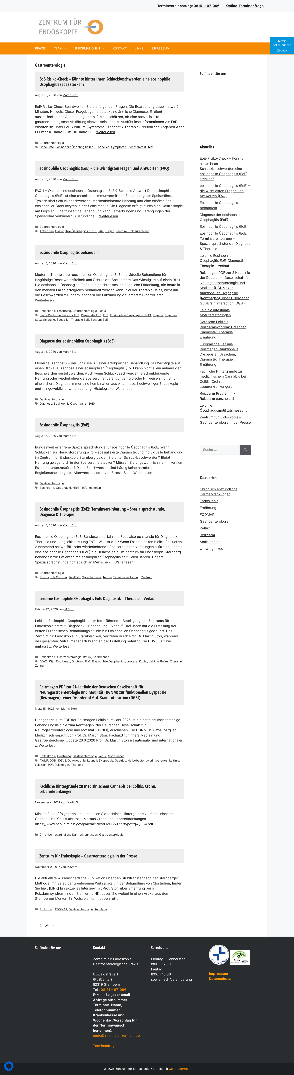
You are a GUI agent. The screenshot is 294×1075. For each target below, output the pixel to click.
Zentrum (146, 577)
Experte (158, 315)
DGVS (44, 661)
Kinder (143, 661)
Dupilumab (63, 661)
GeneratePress (179, 1069)
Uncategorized (211, 549)
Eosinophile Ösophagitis (108, 661)
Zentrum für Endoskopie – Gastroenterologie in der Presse (88, 856)
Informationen (87, 48)
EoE (105, 315)
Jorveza (132, 661)
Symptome (118, 147)
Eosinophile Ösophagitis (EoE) (75, 147)
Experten (171, 315)
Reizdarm (100, 909)
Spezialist (63, 319)
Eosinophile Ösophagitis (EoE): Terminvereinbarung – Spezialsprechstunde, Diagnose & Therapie (102, 511)
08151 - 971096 (206, 6)
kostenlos (161, 760)
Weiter (52, 926)
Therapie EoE (80, 319)
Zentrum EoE (99, 319)
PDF (50, 764)
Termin (107, 577)
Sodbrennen (101, 657)
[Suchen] (245, 450)
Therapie (176, 661)
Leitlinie (154, 661)
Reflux (102, 310)
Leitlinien (40, 764)
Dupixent (78, 661)
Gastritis (120, 760)
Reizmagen (62, 764)
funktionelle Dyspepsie (98, 760)
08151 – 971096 (113, 990)
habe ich (104, 147)
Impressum (160, 48)
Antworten (47, 231)
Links (139, 48)
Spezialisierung (45, 319)
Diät (51, 661)
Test (150, 147)
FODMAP (61, 909)
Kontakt (120, 48)
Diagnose (46, 403)
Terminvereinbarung (126, 577)
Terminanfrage (104, 1046)
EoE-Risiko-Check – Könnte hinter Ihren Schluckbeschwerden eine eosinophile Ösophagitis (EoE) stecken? (104, 81)
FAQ (100, 231)
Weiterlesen (105, 132)
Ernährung (64, 310)
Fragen (109, 231)
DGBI (53, 760)
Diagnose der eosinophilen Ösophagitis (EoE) (77, 341)
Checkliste (47, 147)
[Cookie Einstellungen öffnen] (9, 1070)
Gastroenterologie (52, 142)
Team (58, 48)
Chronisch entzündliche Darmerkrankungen (69, 834)
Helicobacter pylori (140, 760)
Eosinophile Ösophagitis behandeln (69, 252)
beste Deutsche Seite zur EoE (59, 315)
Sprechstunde (91, 577)
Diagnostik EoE (91, 315)
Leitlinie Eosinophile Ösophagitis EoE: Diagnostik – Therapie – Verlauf (97, 598)
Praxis (40, 48)
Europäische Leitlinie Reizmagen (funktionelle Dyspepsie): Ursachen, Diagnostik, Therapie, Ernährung (219, 354)
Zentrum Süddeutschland (132, 231)
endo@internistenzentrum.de (116, 1036)
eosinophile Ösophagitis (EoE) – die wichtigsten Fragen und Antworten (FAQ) (104, 168)
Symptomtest (137, 147)
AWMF (44, 760)
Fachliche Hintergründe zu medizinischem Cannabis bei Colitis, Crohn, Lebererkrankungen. (97, 789)
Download (74, 760)
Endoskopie (48, 310)
